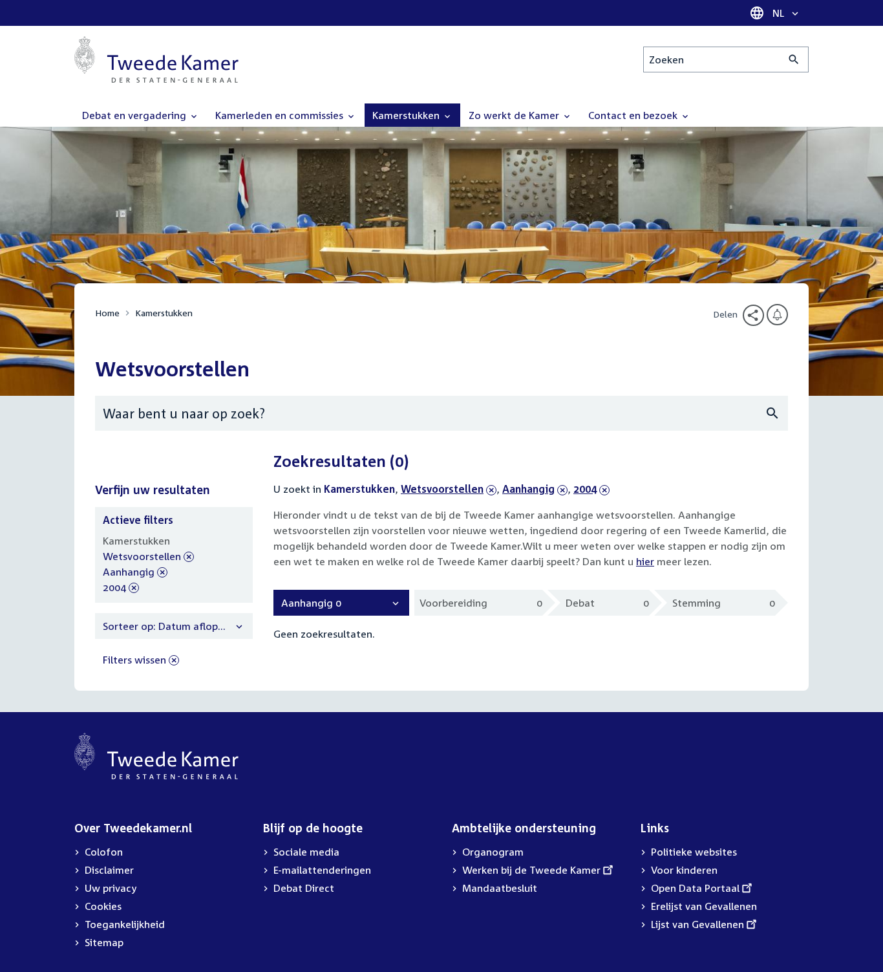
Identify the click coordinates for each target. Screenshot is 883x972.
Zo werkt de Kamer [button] (515, 115)
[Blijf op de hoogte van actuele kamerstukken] (777, 314)
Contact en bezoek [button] (634, 115)
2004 (591, 488)
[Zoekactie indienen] (794, 59)
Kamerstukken (164, 312)
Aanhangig (528, 488)
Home (107, 312)
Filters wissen (134, 659)
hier (645, 561)
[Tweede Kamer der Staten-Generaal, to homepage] (156, 59)
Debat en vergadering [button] (135, 115)
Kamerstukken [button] (407, 115)
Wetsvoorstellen (442, 488)
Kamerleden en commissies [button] (280, 115)
